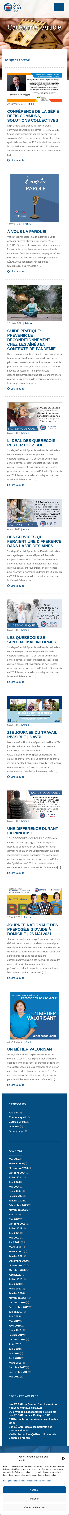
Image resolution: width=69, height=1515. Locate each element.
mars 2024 (15, 1191)
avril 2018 (15, 1357)
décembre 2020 (18, 1260)
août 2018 (15, 1344)
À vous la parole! (26, 231)
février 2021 (16, 1251)
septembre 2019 (19, 1306)
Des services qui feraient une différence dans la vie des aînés (34, 541)
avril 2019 (15, 1325)
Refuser (34, 1498)
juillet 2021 (15, 1228)
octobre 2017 (17, 1367)
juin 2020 (14, 1283)
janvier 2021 (16, 1256)
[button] (64, 1458)
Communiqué (17, 1117)
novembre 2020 (18, 1265)
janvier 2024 (16, 1200)
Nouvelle (14, 1126)
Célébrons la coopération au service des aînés (33, 1421)
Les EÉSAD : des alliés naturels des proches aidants (30, 1429)
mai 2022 (14, 1218)
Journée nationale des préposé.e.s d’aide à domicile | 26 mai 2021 (32, 929)
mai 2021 (14, 1237)
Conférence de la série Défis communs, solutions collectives (33, 116)
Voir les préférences (34, 1507)
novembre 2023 (18, 1209)
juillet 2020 (15, 1279)
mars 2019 (15, 1330)
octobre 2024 (17, 1172)
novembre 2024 (18, 1168)
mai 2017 (14, 1376)
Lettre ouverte (18, 1121)
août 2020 (15, 1274)
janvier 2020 (16, 1293)
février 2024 (16, 1195)
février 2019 (16, 1334)
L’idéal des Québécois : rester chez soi (32, 442)
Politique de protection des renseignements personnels (27, 1481)
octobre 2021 (17, 1223)
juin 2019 (14, 1316)
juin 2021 (14, 1232)
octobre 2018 (17, 1339)
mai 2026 (14, 1158)
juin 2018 (14, 1348)
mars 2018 (15, 1362)
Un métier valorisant (30, 1049)
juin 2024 (14, 1181)
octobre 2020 (17, 1269)
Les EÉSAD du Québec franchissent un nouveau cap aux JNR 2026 (33, 1406)
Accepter (34, 1489)
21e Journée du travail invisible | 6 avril (32, 734)
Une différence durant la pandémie (32, 830)
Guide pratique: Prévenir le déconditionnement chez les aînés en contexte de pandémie (31, 340)
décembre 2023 (18, 1205)
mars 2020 (15, 1288)
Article (30, 104)
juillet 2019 (15, 1311)
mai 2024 (14, 1186)
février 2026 (16, 1163)
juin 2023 (14, 1214)
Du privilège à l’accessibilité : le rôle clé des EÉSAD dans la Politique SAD (32, 1414)
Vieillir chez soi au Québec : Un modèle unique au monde (32, 1436)
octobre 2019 (17, 1302)
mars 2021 (15, 1246)
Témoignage (16, 1130)
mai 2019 (14, 1320)
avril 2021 (15, 1242)
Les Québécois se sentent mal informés (31, 639)
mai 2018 (14, 1353)
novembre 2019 (18, 1297)
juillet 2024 (15, 1177)
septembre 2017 (19, 1371)
